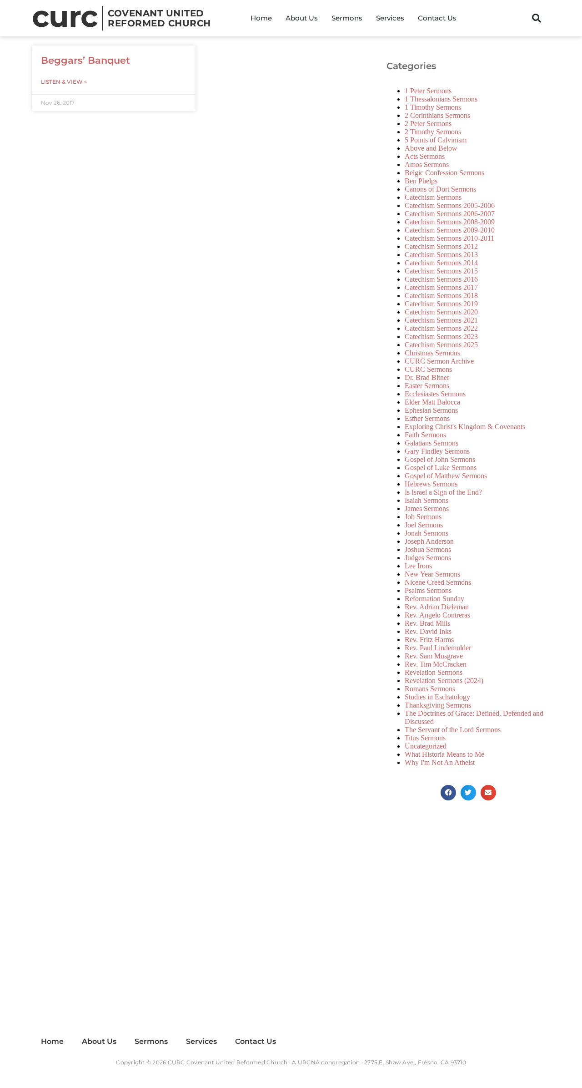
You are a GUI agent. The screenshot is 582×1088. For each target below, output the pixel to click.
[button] (536, 18)
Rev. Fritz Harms (429, 639)
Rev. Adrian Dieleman (437, 607)
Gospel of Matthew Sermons (446, 476)
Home (261, 18)
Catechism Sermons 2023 (441, 336)
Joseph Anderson (429, 541)
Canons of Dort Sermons (440, 189)
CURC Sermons (428, 369)
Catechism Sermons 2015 (441, 271)
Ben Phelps (421, 181)
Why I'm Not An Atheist (440, 762)
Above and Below (431, 148)
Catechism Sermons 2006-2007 (450, 214)
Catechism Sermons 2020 (441, 312)
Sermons (346, 18)
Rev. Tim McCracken (436, 664)
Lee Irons (418, 566)
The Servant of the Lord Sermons (453, 730)
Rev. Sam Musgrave (434, 656)
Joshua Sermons (428, 549)
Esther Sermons (427, 418)
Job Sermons (423, 517)
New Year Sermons (432, 574)
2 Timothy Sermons (433, 132)
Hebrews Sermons (431, 484)
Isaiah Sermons (426, 500)
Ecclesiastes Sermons (435, 394)
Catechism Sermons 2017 (441, 287)
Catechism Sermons (433, 197)
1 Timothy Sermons (433, 107)
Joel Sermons (424, 525)
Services (390, 18)
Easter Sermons (427, 386)
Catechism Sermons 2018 (441, 295)
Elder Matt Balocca (432, 402)
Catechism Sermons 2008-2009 (450, 222)
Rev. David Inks (428, 631)
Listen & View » (64, 81)
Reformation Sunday (434, 598)
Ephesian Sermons (431, 410)
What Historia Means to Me (444, 754)
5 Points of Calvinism (436, 140)
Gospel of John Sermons (440, 459)
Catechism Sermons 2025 (441, 345)
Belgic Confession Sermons (444, 173)
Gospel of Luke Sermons (441, 467)
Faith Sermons (425, 435)
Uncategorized (426, 746)
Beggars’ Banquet (85, 60)
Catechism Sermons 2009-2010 (450, 230)
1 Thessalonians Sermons (441, 99)
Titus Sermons (425, 738)
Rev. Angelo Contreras (437, 615)
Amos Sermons (427, 164)
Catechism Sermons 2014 (441, 263)
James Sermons (427, 508)
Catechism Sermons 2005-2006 (450, 205)
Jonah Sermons (426, 533)
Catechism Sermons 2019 (441, 304)
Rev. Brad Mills (427, 623)
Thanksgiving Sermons (438, 705)
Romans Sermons (430, 689)
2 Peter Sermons (428, 123)
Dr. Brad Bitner (427, 377)
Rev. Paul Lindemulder (438, 648)
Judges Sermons (428, 558)
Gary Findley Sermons (437, 451)
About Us (302, 18)
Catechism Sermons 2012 (441, 246)
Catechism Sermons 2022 (441, 328)
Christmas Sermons (432, 353)
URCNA (309, 1062)
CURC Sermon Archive (439, 361)
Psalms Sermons (428, 590)
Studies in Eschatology (437, 697)
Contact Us (437, 18)
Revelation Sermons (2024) (444, 680)
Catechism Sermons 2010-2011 (449, 238)
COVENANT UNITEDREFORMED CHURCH (159, 18)
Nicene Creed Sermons (438, 582)
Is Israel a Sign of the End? (443, 492)
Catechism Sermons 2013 (441, 254)
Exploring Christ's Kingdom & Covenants (465, 426)
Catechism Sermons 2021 (441, 320)
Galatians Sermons (431, 443)
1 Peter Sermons (428, 91)
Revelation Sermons (433, 672)
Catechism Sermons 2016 (441, 279)
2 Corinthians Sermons (437, 115)
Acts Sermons (425, 156)
